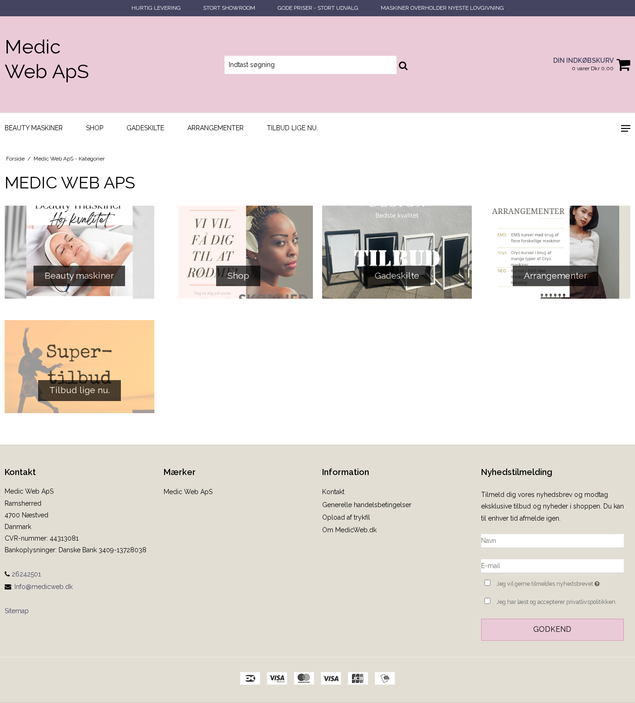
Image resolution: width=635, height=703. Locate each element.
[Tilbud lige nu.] (79, 366)
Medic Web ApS (47, 59)
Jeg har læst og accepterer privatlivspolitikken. (556, 601)
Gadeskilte (145, 128)
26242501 (25, 574)
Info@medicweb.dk (43, 586)
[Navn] (552, 540)
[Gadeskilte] (397, 252)
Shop (94, 128)
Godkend (552, 629)
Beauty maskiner (34, 128)
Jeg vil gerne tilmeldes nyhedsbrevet (560, 581)
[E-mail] (552, 565)
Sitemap (17, 611)
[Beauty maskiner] (79, 252)
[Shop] (238, 252)
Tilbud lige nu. (292, 128)
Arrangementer (215, 128)
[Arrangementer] (556, 252)
